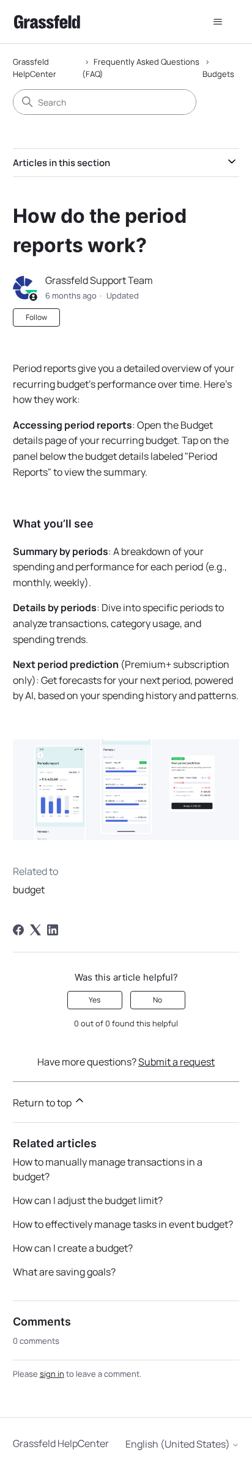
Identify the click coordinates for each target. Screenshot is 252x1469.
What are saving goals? (64, 1272)
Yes (94, 1000)
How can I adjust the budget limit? (88, 1200)
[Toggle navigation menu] (217, 22)
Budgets (218, 73)
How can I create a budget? (73, 1248)
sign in (52, 1373)
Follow (36, 317)
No (157, 1000)
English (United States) (178, 1443)
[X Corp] (35, 929)
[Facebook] (18, 929)
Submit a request (176, 1061)
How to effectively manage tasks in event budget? (123, 1224)
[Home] (47, 22)
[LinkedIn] (52, 929)
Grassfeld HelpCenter (34, 67)
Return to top (43, 1102)
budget (29, 889)
